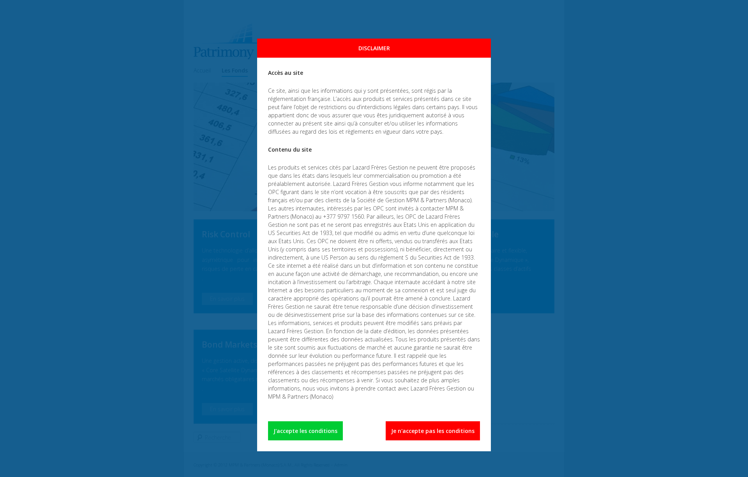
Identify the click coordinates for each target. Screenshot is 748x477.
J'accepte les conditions (305, 431)
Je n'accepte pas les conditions (433, 431)
